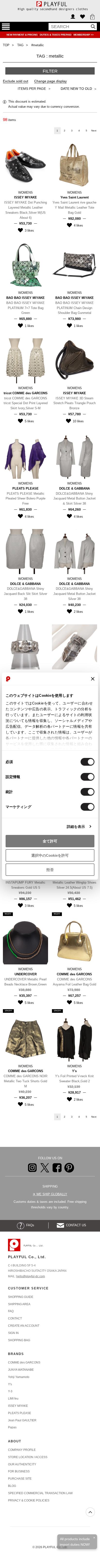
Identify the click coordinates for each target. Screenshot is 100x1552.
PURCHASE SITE (20, 1478)
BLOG (12, 1486)
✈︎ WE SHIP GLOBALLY (50, 1194)
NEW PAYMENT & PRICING (22, 34)
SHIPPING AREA (19, 1304)
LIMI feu (13, 1398)
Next (93, 130)
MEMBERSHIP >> (84, 34)
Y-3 (10, 1391)
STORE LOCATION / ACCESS (27, 1457)
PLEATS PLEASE (19, 1413)
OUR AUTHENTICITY (22, 1464)
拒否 (50, 869)
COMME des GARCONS (24, 1362)
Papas (12, 1427)
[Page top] (90, 1512)
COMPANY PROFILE (22, 1450)
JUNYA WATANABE (21, 1369)
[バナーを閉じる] (92, 679)
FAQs (29, 1225)
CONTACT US (75, 1225)
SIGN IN (13, 1333)
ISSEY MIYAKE (18, 1406)
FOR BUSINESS (19, 1471)
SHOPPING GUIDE (20, 1297)
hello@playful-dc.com (30, 1276)
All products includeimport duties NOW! (75, 1541)
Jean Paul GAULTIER (22, 1420)
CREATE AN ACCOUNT (23, 1325)
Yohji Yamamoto (18, 1377)
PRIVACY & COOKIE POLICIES (28, 1500)
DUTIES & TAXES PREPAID (56, 34)
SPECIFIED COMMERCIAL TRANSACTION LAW (40, 1493)
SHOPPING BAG (19, 1340)
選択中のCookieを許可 (50, 855)
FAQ (11, 1311)
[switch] (87, 777)
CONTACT (15, 1318)
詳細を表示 (76, 826)
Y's (10, 1384)
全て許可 (50, 841)
